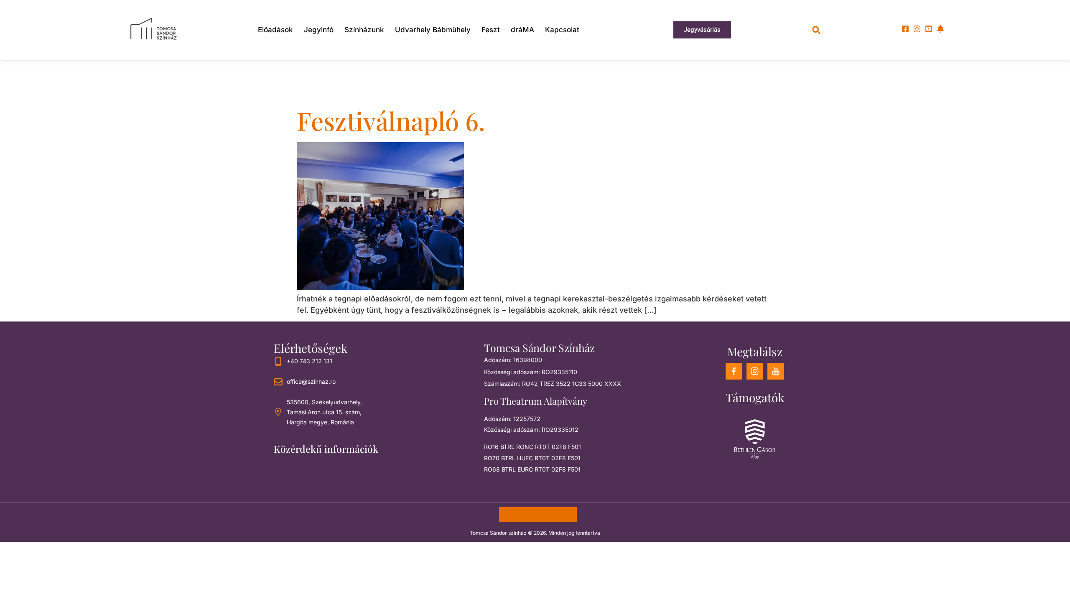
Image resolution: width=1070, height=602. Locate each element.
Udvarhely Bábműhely (433, 30)
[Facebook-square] (905, 29)
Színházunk (364, 30)
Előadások (275, 30)
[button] (816, 29)
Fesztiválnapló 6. (391, 120)
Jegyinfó (319, 30)
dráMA (522, 30)
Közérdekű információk (326, 448)
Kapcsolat (562, 30)
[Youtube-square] (928, 29)
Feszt (491, 30)
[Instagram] (917, 29)
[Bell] (940, 29)
